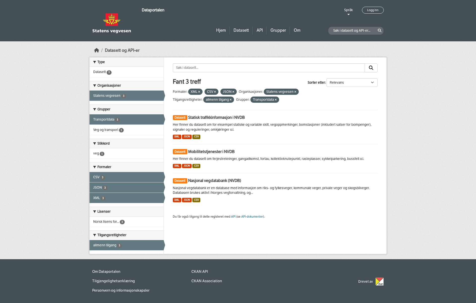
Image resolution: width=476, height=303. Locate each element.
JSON (187, 136)
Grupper (278, 30)
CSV (196, 136)
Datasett (241, 30)
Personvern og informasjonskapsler (120, 290)
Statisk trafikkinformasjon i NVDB (216, 117)
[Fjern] (199, 92)
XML (176, 136)
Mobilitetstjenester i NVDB (211, 151)
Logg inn (373, 10)
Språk (348, 10)
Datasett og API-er (122, 50)
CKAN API (199, 271)
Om (297, 30)
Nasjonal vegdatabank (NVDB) (214, 180)
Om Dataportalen (106, 271)
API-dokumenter (252, 216)
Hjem (221, 30)
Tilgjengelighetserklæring (113, 281)
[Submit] (371, 67)
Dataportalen (153, 10)
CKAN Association (206, 281)
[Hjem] (96, 50)
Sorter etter (316, 82)
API (260, 30)
